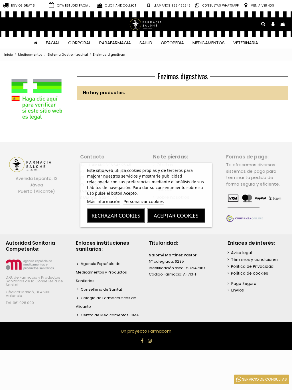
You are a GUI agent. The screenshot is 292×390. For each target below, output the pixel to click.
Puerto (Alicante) (36, 191)
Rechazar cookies (116, 215)
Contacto (92, 156)
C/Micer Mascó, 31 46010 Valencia (28, 293)
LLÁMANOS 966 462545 (172, 5)
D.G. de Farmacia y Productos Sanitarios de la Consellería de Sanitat (34, 281)
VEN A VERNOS (262, 5)
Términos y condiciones (255, 259)
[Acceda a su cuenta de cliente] (273, 24)
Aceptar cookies (176, 215)
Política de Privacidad (252, 266)
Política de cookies (249, 273)
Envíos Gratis (23, 5)
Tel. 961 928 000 (20, 302)
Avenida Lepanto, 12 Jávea (36, 181)
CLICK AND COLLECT (120, 5)
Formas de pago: (247, 156)
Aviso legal (241, 252)
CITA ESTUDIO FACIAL (73, 5)
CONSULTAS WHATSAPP (220, 5)
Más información (103, 201)
